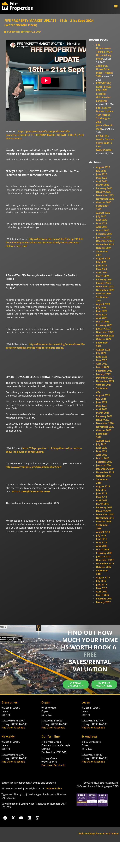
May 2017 (101, 588)
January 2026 (103, 191)
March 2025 (102, 230)
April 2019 (101, 500)
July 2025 (101, 216)
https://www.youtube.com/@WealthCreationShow (33, 467)
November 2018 (105, 518)
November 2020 (105, 426)
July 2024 (101, 262)
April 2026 (101, 181)
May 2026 (101, 177)
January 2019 (103, 511)
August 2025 (103, 212)
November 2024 (105, 244)
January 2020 (103, 465)
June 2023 (101, 311)
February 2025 (104, 234)
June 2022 (101, 356)
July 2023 (101, 307)
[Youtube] (21, 818)
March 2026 (102, 184)
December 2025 (105, 195)
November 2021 (105, 381)
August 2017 (103, 577)
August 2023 (103, 304)
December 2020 (105, 423)
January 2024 (103, 283)
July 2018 (101, 535)
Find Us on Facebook (13, 727)
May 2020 (101, 451)
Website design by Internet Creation (99, 833)
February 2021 (104, 416)
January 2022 (103, 374)
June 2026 (101, 174)
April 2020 (101, 454)
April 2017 (101, 591)
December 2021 (105, 377)
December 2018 (105, 514)
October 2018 (103, 521)
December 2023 (105, 286)
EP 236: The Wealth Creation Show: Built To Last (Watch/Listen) (105, 143)
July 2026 (101, 170)
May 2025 (101, 223)
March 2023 (102, 321)
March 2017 (102, 595)
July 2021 (101, 398)
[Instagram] (37, 818)
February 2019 (104, 507)
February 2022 (104, 370)
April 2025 (101, 227)
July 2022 (101, 353)
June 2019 (101, 493)
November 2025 (105, 198)
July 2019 (101, 489)
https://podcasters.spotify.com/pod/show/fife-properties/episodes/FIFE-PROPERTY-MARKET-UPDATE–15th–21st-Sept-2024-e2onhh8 (45, 135)
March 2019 (102, 504)
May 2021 (101, 405)
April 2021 (101, 409)
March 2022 (102, 367)
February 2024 (104, 279)
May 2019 (101, 497)
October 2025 (103, 202)
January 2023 (103, 328)
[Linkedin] (29, 818)
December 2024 (105, 241)
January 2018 (103, 556)
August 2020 (103, 440)
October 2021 (103, 384)
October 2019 (103, 475)
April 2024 (101, 272)
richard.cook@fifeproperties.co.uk (31, 491)
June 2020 (101, 447)
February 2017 (104, 598)
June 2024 (101, 265)
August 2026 (103, 167)
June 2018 (101, 539)
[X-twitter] (13, 818)
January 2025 (103, 237)
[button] (116, 6)
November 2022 (105, 335)
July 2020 (101, 444)
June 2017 (101, 584)
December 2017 (105, 560)
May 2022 (101, 360)
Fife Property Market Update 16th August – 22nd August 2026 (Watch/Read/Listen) (104, 118)
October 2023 (103, 293)
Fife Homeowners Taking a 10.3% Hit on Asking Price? (104, 51)
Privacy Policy (54, 788)
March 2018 (102, 549)
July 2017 (101, 581)
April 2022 (101, 363)
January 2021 (103, 419)
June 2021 (101, 402)
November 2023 (105, 290)
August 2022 (103, 349)
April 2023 (101, 318)
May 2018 (101, 542)
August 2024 (103, 258)
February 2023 (104, 325)
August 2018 (103, 532)
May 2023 (101, 314)
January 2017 (103, 602)
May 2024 (101, 269)
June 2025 (101, 219)
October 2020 (103, 430)
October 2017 (103, 567)
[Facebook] (5, 818)
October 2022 (103, 339)
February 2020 (104, 461)
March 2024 (102, 276)
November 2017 (105, 563)
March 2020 (102, 458)
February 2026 (104, 188)
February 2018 (104, 553)
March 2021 (102, 412)
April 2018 (101, 546)
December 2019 (105, 468)
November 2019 (105, 472)
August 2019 (103, 486)
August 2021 (103, 395)
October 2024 (103, 248)
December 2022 (105, 332)
